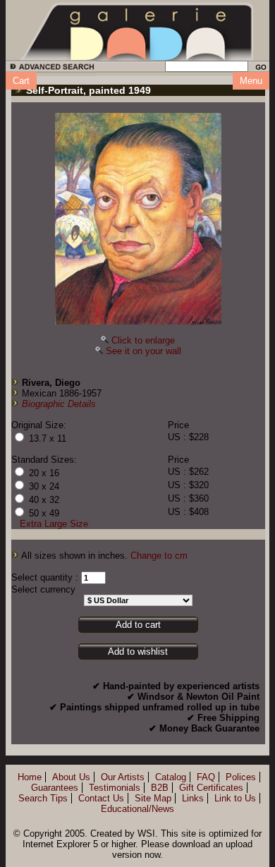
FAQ (206, 777)
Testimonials (114, 787)
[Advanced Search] (50, 69)
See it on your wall (143, 351)
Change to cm (159, 555)
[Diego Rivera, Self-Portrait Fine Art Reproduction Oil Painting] (138, 219)
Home (30, 777)
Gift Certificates (211, 787)
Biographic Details (59, 404)
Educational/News (137, 809)
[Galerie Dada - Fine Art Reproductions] (137, 30)
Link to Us (235, 798)
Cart (21, 80)
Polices (241, 777)
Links (193, 798)
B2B (160, 787)
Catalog (170, 777)
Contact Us (101, 798)
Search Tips (43, 798)
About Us (71, 777)
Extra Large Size (54, 524)
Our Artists (123, 777)
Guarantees (54, 787)
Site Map (153, 798)
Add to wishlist (138, 651)
